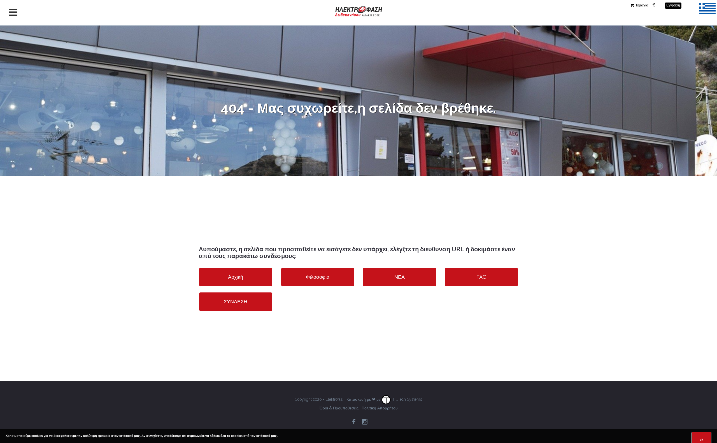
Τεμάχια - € (645, 5)
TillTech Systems (406, 399)
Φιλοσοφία (317, 277)
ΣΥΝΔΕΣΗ (235, 301)
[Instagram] (364, 422)
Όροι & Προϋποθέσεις (339, 408)
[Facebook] (354, 422)
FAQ (481, 277)
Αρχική (235, 277)
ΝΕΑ (399, 277)
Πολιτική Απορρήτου (380, 408)
